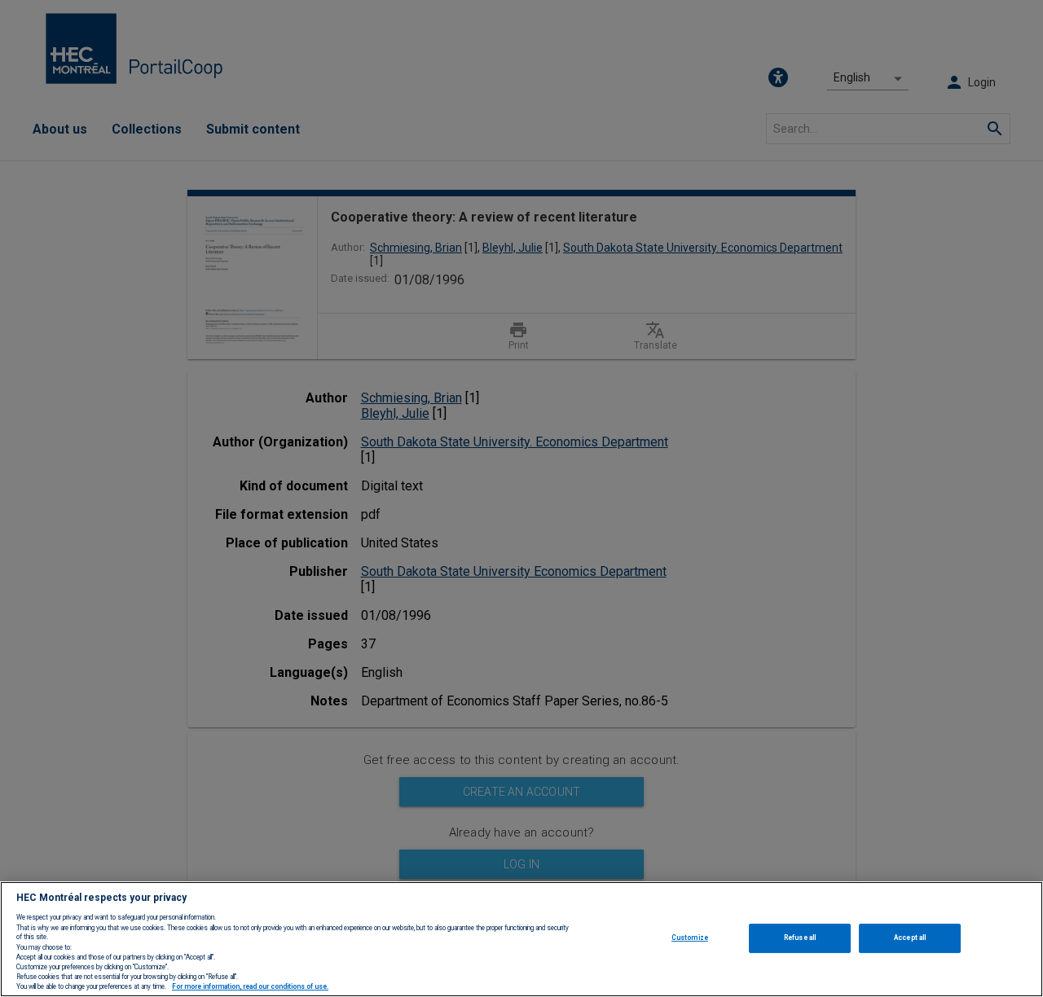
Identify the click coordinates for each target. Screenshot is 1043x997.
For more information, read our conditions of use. (250, 987)
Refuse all (800, 937)
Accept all (910, 937)
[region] (521, 939)
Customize (689, 937)
